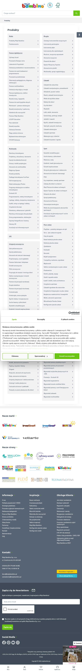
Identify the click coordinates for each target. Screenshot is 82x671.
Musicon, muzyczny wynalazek (53, 54)
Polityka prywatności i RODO (11, 503)
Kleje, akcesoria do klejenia (17, 376)
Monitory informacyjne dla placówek (20, 214)
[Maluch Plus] (11, 456)
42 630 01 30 (15, 568)
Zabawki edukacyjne (50, 129)
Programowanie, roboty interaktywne (21, 197)
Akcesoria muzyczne (50, 58)
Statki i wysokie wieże (51, 277)
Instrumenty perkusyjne (51, 44)
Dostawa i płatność (63, 503)
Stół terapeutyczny (15, 181)
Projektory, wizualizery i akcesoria (20, 157)
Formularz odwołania (63, 520)
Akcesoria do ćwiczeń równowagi (19, 255)
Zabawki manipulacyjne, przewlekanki (56, 88)
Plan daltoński (13, 123)
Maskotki (46, 109)
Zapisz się (8, 627)
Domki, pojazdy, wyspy (51, 274)
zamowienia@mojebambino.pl (11, 577)
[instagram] (18, 642)
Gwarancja (60, 508)
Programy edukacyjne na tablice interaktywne (19, 189)
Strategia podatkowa (8, 506)
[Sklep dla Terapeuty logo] (11, 437)
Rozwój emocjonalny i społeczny (19, 109)
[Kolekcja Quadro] (8, 479)
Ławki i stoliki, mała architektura (54, 281)
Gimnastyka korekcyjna (51, 204)
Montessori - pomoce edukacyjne (19, 106)
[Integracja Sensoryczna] (28, 456)
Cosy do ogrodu (48, 236)
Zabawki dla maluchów (51, 85)
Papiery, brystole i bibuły (17, 366)
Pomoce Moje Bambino (16, 116)
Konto (24, 669)
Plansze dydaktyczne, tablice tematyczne (18, 94)
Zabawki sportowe (49, 133)
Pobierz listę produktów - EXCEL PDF (68, 535)
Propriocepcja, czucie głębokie (19, 259)
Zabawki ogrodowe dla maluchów (54, 287)
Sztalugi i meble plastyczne (17, 383)
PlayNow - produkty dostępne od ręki (55, 229)
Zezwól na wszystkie (67, 356)
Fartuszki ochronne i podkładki (19, 386)
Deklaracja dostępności (9, 511)
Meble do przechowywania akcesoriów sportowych (56, 209)
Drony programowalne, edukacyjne (20, 217)
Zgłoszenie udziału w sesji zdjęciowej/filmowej (65, 539)
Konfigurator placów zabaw (52, 305)
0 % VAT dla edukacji (63, 533)
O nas (4, 500)
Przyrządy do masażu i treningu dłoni (21, 272)
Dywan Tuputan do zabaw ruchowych (55, 191)
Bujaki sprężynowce (50, 257)
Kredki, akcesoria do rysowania (19, 362)
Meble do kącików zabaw (51, 99)
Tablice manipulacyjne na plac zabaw (55, 267)
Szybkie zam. (57, 669)
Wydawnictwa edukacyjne (17, 136)
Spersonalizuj (40, 356)
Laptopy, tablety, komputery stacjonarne (22, 200)
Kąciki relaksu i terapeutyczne (18, 299)
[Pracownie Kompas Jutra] (66, 456)
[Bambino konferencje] (65, 468)
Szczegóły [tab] (41, 319)
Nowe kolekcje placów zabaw (53, 239)
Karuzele (46, 253)
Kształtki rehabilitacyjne (17, 306)
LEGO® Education (14, 119)
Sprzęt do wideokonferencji (17, 160)
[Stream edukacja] (7, 468)
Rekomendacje (6, 534)
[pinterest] (8, 642)
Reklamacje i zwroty (63, 511)
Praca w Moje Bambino (9, 514)
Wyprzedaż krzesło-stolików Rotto (54, 384)
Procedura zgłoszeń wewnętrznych (13, 508)
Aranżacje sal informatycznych (19, 227)
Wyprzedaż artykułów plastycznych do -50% (56, 373)
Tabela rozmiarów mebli (36, 508)
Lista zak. (41, 669)
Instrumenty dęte (49, 48)
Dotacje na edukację (35, 517)
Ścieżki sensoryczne (15, 266)
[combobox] (41, 13)
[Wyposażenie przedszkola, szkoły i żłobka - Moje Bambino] (33, 5)
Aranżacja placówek (35, 503)
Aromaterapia (13, 292)
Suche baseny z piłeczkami (17, 302)
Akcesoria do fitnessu (50, 201)
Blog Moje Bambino (35, 525)
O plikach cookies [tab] (68, 319)
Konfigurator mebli (35, 531)
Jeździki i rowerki (49, 119)
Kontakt (4, 531)
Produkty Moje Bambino (16, 41)
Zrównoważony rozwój (9, 520)
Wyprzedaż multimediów (51, 397)
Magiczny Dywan (14, 170)
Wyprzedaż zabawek (50, 393)
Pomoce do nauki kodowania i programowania (18, 72)
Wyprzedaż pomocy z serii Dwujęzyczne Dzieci (56, 389)
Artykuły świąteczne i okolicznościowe (21, 380)
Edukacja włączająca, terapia (18, 90)
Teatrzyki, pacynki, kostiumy (53, 126)
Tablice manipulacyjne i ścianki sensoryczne (19, 277)
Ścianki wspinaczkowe (51, 167)
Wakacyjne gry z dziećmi (51, 136)
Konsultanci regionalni (66, 572)
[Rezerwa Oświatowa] (63, 479)
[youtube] (13, 642)
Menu (8, 669)
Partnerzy (5, 525)
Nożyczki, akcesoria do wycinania (19, 373)
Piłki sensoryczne (14, 269)
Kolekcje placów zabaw (51, 243)
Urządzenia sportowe (50, 284)
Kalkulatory (33, 506)
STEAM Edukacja (14, 140)
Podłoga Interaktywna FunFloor (19, 177)
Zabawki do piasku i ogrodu (52, 140)
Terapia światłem (14, 285)
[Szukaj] (76, 13)
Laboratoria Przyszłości (16, 64)
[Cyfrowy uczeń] (45, 456)
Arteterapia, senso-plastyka (18, 295)
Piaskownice (48, 270)
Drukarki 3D (13, 193)
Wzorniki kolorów (34, 511)
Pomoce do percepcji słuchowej (19, 289)
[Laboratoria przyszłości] (20, 468)
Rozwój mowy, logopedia (16, 99)
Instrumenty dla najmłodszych (53, 51)
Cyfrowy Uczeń (14, 57)
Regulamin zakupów (63, 506)
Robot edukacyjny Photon (17, 184)
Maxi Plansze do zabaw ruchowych (54, 187)
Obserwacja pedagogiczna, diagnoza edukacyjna (20, 81)
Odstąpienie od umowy (64, 517)
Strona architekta (7, 517)
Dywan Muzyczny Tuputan (52, 65)
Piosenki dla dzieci (49, 61)
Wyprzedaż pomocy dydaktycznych (55, 362)
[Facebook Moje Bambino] (4, 642)
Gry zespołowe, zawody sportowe (54, 180)
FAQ (3, 536)
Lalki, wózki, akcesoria (51, 112)
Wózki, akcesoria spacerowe (52, 298)
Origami (11, 369)
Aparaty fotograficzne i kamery (19, 221)
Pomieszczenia (13, 44)
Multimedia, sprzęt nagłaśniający (54, 72)
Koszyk (73, 669)
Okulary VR (12, 224)
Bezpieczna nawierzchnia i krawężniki (56, 294)
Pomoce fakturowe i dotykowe (18, 262)
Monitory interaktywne (16, 153)
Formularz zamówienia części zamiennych (66, 523)
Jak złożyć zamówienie (64, 500)
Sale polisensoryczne (15, 248)
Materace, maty (49, 160)
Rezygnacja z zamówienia (65, 514)
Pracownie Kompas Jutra (17, 61)
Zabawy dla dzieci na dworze (53, 184)
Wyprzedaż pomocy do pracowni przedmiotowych (54, 367)
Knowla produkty (14, 174)
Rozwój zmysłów (14, 126)
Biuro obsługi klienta (66, 576)
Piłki (45, 177)
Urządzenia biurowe (15, 207)
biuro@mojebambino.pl (9, 574)
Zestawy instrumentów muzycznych (55, 41)
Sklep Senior (6, 522)
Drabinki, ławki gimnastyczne (53, 163)
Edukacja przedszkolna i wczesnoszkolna (22, 68)
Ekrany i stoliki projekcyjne (17, 163)
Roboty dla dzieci (49, 102)
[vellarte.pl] (30, 437)
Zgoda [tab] (14, 319)
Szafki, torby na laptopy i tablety (19, 203)
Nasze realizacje (34, 500)
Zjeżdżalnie (47, 246)
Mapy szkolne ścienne (16, 133)
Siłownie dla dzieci (50, 194)
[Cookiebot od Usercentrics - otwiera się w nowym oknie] (70, 313)
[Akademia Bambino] (49, 468)
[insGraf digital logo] (50, 424)
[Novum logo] (70, 424)
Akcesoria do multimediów (17, 167)
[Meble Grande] (39, 479)
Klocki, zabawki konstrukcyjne (53, 95)
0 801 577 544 (6, 568)
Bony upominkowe (62, 527)
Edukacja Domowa (15, 130)
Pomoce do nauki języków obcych (19, 102)
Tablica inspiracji (34, 522)
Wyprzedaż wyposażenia (51, 381)
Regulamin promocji (63, 530)
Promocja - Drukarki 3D (51, 377)
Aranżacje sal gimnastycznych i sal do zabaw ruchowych (56, 215)
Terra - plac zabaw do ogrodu (52, 233)
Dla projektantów (34, 520)
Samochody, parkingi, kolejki (53, 116)
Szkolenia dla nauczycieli (17, 112)
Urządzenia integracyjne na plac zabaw (56, 291)
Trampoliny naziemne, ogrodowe (54, 260)
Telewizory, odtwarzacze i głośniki (20, 210)
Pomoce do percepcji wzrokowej (19, 282)
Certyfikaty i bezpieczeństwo (11, 528)
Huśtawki (47, 250)
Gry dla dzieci (48, 105)
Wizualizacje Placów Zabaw (52, 301)
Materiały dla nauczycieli (37, 514)
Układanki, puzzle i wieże (52, 92)
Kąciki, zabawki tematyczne (52, 123)
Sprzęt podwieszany (15, 252)
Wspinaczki (47, 263)
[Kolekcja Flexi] (23, 479)
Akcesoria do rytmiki (50, 68)
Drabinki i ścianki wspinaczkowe (19, 309)
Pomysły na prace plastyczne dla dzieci (21, 390)
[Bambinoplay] (35, 468)
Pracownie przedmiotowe (17, 77)
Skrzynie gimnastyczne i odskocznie (55, 170)
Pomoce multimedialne (16, 86)
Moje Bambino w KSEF (64, 543)
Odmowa (15, 356)
